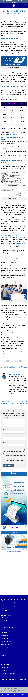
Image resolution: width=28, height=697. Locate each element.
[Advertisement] (14, 574)
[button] (2, 5)
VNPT (6, 79)
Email (4, 436)
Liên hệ (2, 661)
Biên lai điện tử (16, 366)
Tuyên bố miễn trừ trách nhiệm (9, 627)
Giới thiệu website (5, 658)
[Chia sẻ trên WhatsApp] (7, 361)
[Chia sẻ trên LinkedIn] (20, 361)
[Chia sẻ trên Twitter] (13, 361)
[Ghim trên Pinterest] (18, 361)
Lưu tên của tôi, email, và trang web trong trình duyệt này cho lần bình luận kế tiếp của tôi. (14, 451)
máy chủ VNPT (23, 217)
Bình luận (5, 417)
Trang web (5, 442)
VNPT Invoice (16, 268)
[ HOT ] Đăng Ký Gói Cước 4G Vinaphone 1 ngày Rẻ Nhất (7, 403)
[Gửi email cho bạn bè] (15, 361)
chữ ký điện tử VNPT (13, 134)
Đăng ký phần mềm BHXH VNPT (10, 356)
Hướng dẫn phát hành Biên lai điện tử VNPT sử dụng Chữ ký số (21, 403)
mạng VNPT (19, 237)
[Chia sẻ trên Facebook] (10, 361)
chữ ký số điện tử (19, 243)
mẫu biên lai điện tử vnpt (14, 367)
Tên (4, 429)
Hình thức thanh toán (5, 664)
